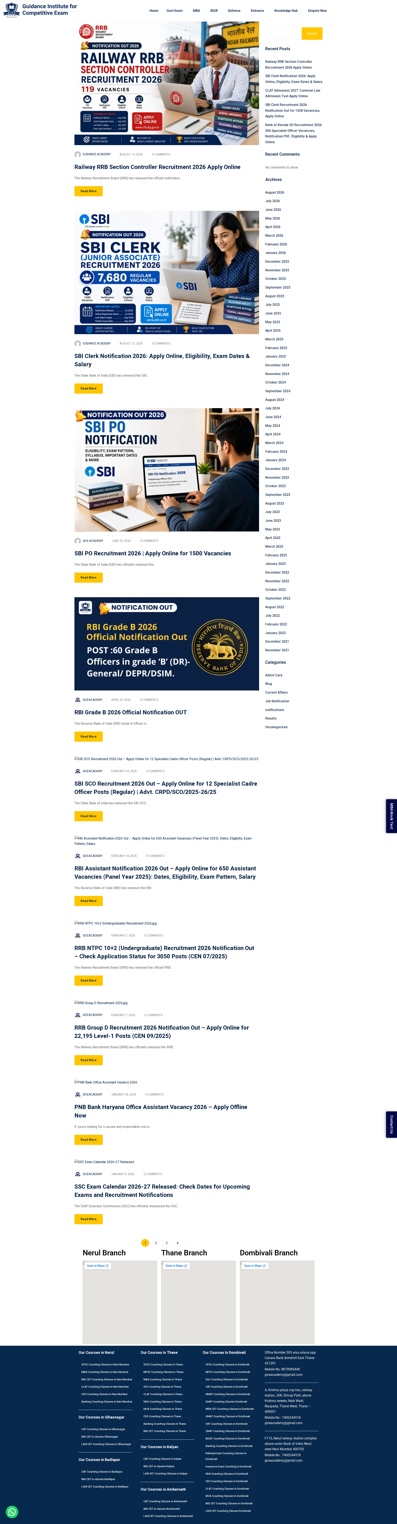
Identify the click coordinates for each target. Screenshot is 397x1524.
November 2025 (277, 270)
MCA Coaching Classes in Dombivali (227, 1496)
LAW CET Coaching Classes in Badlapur (104, 1487)
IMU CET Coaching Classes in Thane (164, 1431)
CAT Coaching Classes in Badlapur (101, 1472)
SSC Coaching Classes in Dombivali (227, 1379)
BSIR (214, 11)
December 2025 (277, 261)
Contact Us (391, 1125)
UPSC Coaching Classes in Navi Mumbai (105, 1364)
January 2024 (275, 460)
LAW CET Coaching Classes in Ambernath (168, 1516)
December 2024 (277, 365)
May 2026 (272, 218)
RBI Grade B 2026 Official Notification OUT (130, 712)
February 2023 (276, 555)
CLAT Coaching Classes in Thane (162, 1394)
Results (270, 718)
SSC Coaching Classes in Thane (162, 1387)
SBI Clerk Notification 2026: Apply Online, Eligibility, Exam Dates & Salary (162, 360)
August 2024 (274, 399)
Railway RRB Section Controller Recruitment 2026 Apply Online (157, 167)
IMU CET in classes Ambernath (161, 1509)
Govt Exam (175, 11)
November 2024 (277, 373)
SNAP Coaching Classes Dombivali (226, 1402)
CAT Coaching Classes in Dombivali (227, 1387)
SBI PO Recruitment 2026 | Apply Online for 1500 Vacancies (152, 553)
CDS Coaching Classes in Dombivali (227, 1481)
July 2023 (272, 512)
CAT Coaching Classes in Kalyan (162, 1459)
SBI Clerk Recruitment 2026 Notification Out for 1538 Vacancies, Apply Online (292, 110)
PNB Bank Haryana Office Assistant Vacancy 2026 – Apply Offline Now (160, 1111)
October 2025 (275, 278)
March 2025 (274, 339)
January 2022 (275, 633)
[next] (188, 1243)
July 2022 (272, 615)
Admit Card (273, 675)
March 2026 (274, 235)
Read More (89, 191)
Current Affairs (276, 692)
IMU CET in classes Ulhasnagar (99, 1437)
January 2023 (275, 563)
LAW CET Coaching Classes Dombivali (228, 1511)
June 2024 (273, 417)
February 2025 (276, 348)
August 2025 (274, 296)
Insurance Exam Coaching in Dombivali (228, 1466)
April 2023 (272, 537)
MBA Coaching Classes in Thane (162, 1379)
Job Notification (277, 701)
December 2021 (277, 641)
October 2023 (275, 486)
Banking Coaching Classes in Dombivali (229, 1446)
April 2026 (272, 226)
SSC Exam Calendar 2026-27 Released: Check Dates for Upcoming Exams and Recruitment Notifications (162, 1191)
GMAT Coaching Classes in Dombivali (228, 1416)
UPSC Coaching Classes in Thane (163, 1364)
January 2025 (275, 356)
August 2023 (274, 503)
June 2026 (273, 209)
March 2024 (274, 442)
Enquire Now (317, 11)
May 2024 (272, 425)
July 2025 (272, 304)
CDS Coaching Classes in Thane (162, 1416)
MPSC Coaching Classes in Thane (163, 1372)
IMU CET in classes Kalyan (158, 1466)
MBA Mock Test (391, 816)
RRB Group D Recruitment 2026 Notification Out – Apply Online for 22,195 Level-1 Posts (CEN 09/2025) (161, 1032)
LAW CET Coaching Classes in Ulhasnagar (106, 1444)
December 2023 (277, 468)
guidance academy (97, 154)
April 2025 (272, 330)
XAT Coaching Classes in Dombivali (227, 1424)
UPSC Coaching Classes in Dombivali (227, 1364)
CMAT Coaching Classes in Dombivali (228, 1431)
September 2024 (277, 391)
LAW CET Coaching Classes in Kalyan (165, 1473)
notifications (274, 709)
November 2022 (277, 581)
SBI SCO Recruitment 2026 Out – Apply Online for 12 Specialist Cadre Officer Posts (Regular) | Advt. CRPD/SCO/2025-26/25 (165, 788)
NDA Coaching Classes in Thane (162, 1402)
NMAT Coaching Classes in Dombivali (228, 1394)
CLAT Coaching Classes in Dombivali (227, 1489)
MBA (196, 11)
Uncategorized (276, 727)
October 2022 (275, 589)
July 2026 (272, 201)
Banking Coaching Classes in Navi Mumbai (106, 1402)
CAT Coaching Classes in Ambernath (165, 1501)
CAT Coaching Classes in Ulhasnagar (103, 1429)
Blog (268, 683)
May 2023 (272, 529)
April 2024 (272, 434)
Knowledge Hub (286, 11)
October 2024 (275, 382)
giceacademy (93, 700)
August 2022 (274, 607)
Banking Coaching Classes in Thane (164, 1424)
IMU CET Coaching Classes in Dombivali (229, 1503)
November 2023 (277, 477)
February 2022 (276, 624)
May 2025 (272, 322)
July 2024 (272, 408)
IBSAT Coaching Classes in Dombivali (228, 1438)
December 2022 (277, 572)
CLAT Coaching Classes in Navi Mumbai (105, 1387)
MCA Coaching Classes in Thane (162, 1409)
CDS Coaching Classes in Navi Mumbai (104, 1394)
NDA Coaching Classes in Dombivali (227, 1474)
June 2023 (273, 520)
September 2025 (277, 287)
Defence (234, 11)
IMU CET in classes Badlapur (98, 1479)
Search (312, 33)
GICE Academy (93, 541)
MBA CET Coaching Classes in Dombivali (230, 1409)
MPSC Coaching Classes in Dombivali (228, 1372)
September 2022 (277, 598)
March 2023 (274, 546)
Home (153, 11)
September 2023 (277, 494)
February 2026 (276, 244)
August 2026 (274, 192)
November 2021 (277, 650)
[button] (12, 1512)
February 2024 (276, 451)
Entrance (257, 11)
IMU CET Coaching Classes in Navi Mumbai (106, 1379)
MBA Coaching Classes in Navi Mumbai (104, 1372)
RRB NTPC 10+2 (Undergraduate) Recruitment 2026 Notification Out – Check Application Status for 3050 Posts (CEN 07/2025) (164, 952)
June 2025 (273, 313)
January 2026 (275, 252)
